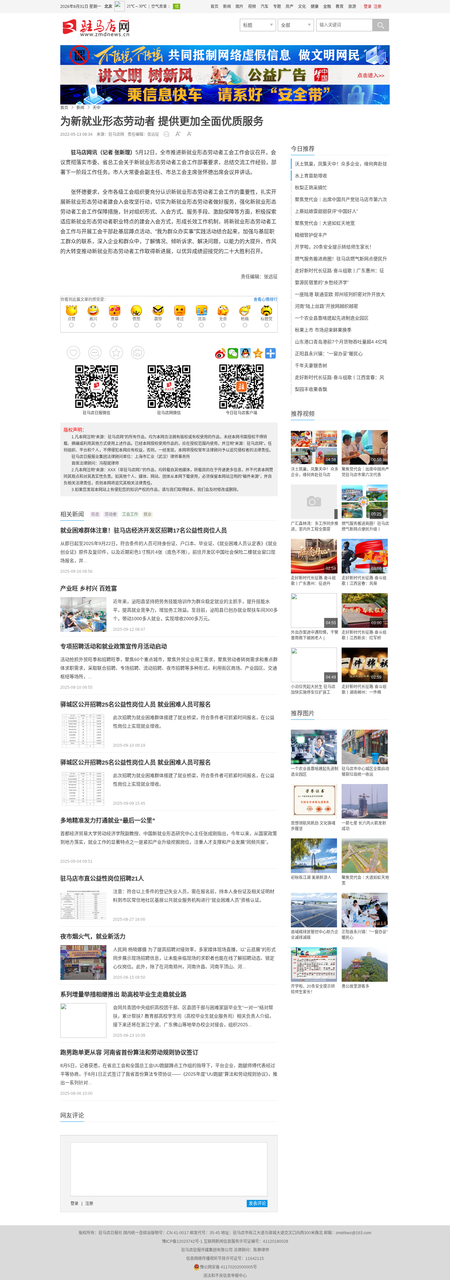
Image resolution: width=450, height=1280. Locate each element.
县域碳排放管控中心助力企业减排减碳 (314, 935)
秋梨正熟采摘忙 (311, 187)
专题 (277, 6)
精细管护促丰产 (311, 235)
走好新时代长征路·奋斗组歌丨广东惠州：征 (339, 270)
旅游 (352, 6)
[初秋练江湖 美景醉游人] (314, 855)
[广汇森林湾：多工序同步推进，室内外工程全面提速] (314, 501)
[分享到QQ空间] (258, 353)
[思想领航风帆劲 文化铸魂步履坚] (314, 801)
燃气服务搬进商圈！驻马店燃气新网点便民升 (341, 258)
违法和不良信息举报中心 (225, 1275)
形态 (95, 514)
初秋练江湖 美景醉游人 (311, 877)
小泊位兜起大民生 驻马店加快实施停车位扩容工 (313, 689)
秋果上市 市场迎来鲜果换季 (323, 330)
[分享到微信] (233, 353)
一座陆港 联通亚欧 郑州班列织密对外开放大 (340, 294)
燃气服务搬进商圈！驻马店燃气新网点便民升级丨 (365, 526)
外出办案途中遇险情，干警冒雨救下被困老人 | (314, 635)
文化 (302, 6)
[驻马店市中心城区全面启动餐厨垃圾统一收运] (365, 747)
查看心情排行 (265, 299)
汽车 (264, 6)
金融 (327, 6)
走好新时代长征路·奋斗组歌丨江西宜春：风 (339, 377)
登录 (368, 6)
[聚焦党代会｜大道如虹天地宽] (365, 855)
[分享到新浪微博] (220, 353)
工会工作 (130, 514)
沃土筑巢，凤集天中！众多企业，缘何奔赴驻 (341, 163)
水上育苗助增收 (311, 175)
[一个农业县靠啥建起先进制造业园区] (314, 747)
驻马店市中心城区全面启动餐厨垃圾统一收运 (365, 772)
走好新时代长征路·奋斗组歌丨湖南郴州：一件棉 (364, 689)
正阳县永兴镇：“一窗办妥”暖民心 (329, 353)
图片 (239, 6)
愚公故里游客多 (355, 986)
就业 (148, 514)
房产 (290, 6)
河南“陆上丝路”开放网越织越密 (326, 306)
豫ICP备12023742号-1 (182, 1241)
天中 (96, 107)
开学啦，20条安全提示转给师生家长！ (334, 246)
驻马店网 (116, 134)
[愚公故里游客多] (365, 964)
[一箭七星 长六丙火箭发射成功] (365, 801)
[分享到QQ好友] (245, 353)
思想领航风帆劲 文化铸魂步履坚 (313, 826)
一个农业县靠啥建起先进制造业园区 (332, 318)
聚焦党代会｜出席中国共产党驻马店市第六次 (341, 199)
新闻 (227, 6)
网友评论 (72, 1115)
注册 (377, 6)
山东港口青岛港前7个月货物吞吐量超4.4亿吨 (341, 341)
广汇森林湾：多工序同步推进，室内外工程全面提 (314, 526)
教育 (340, 6)
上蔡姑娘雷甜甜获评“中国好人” (326, 211)
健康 (315, 6)
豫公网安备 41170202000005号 (228, 1267)
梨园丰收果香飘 (311, 389)
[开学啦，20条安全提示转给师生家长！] (314, 964)
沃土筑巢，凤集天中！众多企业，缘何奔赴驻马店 (314, 472)
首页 (214, 6)
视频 (252, 6)
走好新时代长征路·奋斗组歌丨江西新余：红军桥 (364, 635)
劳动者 (111, 514)
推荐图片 (303, 713)
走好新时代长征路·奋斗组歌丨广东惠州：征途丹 (313, 581)
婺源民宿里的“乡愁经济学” (322, 282)
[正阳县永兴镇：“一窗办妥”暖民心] (365, 910)
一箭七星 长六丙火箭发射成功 (364, 826)
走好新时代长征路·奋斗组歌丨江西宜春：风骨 (364, 581)
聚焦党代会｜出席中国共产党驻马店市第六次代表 (365, 472)
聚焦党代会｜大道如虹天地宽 (325, 223)
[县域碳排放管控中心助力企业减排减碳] (314, 910)
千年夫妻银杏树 (311, 365)
